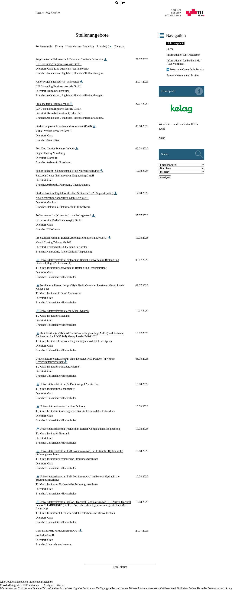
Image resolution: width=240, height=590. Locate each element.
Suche (170, 48)
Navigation (176, 35)
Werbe (60, 585)
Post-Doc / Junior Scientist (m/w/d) (55, 148)
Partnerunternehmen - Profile (183, 75)
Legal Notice (120, 566)
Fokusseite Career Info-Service (187, 69)
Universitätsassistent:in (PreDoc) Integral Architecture (69, 384)
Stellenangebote (175, 43)
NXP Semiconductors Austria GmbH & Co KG (62, 197)
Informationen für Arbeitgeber (183, 54)
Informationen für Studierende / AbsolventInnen (184, 62)
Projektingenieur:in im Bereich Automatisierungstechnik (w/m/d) (71, 237)
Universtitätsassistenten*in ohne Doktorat (63, 406)
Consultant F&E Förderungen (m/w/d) (57, 530)
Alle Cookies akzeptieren (14, 581)
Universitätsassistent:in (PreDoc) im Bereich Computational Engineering (80, 428)
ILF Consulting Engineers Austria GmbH (59, 64)
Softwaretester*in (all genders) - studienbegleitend (63, 215)
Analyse (48, 585)
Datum (59, 46)
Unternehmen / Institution (80, 46)
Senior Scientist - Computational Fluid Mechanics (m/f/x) (67, 170)
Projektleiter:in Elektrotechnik (52, 103)
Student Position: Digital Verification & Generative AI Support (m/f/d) (74, 193)
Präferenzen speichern (41, 581)
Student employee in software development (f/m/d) (64, 126)
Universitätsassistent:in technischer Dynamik (64, 310)
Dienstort (119, 46)
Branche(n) (103, 46)
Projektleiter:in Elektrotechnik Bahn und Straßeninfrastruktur (69, 59)
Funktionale (32, 585)
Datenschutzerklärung (220, 588)
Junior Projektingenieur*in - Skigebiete (57, 81)
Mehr (162, 137)
